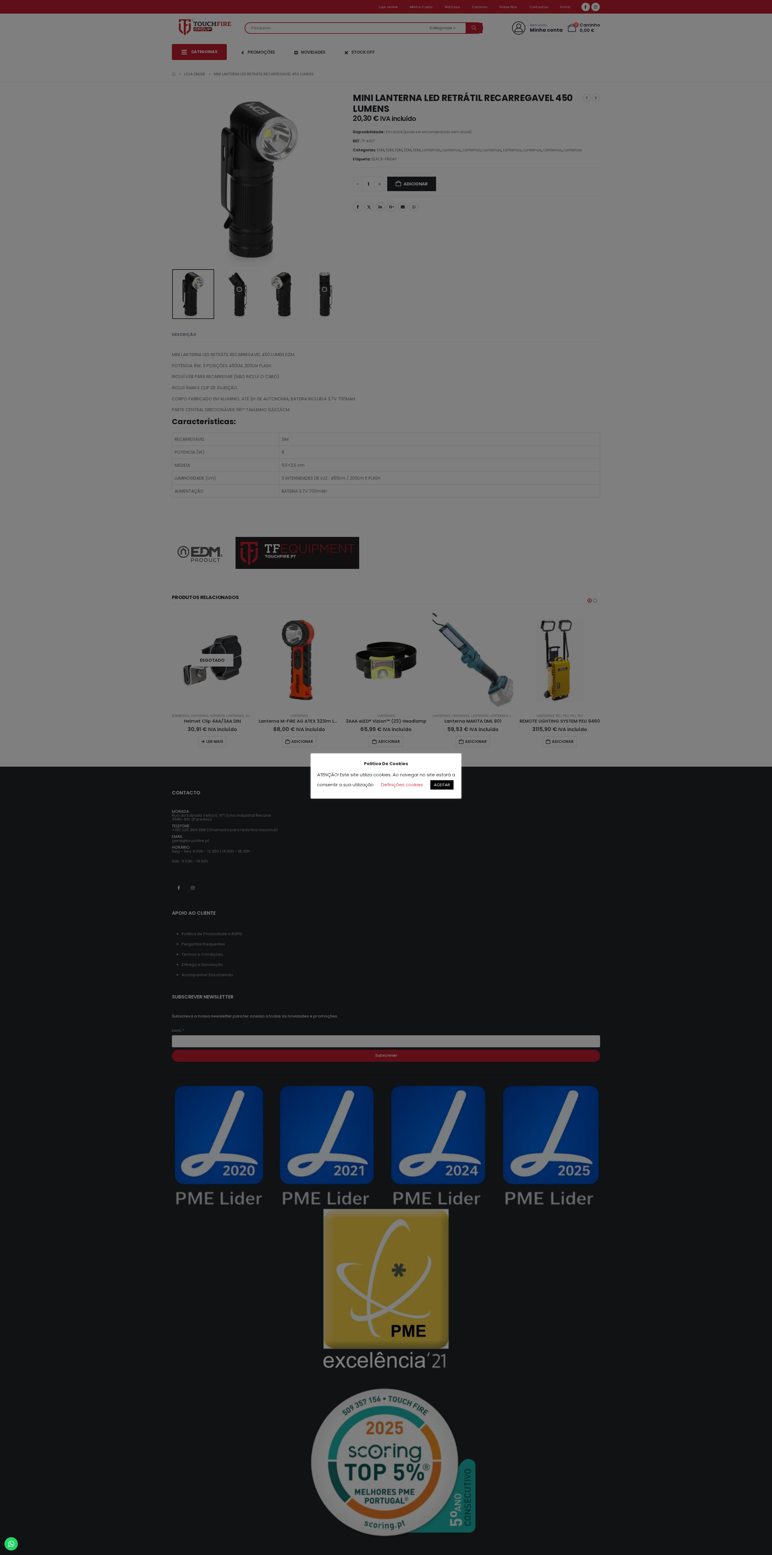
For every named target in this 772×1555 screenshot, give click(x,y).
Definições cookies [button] (402, 784)
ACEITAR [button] (442, 785)
